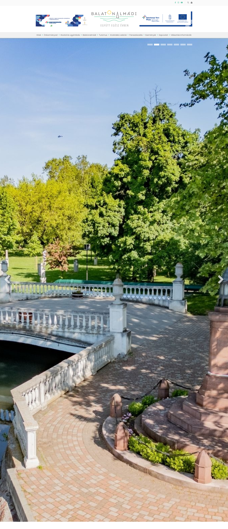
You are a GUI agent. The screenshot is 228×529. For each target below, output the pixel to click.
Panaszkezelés (136, 35)
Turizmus (103, 35)
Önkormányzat (51, 35)
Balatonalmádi (89, 35)
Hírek (39, 35)
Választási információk (181, 35)
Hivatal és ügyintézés (70, 35)
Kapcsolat (163, 35)
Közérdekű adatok (118, 35)
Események (150, 35)
